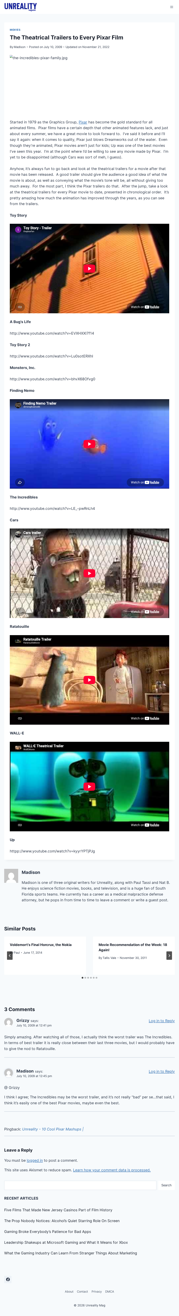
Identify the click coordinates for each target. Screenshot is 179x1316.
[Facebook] (8, 1279)
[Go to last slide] (10, 955)
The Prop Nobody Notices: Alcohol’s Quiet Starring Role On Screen (62, 1221)
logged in (35, 1160)
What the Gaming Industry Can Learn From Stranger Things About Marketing (70, 1253)
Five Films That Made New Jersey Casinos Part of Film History (58, 1210)
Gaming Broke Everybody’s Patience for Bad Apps (47, 1231)
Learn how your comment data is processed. (112, 1170)
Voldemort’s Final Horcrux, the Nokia (41, 945)
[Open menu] (171, 7)
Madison (20, 47)
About (69, 1291)
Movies (15, 29)
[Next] (169, 955)
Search (166, 1185)
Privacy (97, 1291)
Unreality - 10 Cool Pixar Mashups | (53, 1129)
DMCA (109, 1291)
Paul (17, 952)
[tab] (82, 978)
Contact (82, 1291)
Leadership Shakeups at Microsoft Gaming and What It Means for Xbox (66, 1242)
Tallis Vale (109, 958)
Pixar (83, 122)
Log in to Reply (162, 1021)
